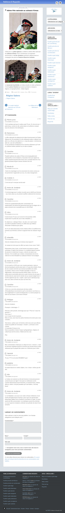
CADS (48, 510)
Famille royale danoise (54, 62)
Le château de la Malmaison (34, 106)
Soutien (23, 508)
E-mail (26, 436)
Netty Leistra (51, 116)
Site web (7, 441)
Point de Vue (51, 118)
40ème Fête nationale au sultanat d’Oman (22, 10)
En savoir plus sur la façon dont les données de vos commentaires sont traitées (22, 459)
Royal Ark (50, 121)
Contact (32, 508)
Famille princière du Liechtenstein (11, 483)
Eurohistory (51, 113)
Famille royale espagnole (9, 493)
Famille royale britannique (9, 488)
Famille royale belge (53, 55)
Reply (40, 118)
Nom (7, 436)
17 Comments (33, 92)
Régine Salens (13, 96)
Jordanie (22, 92)
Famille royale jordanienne (10, 498)
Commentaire (9, 420)
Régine (8, 92)
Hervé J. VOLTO (27, 480)
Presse (27, 508)
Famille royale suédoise (9, 503)
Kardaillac (25, 493)
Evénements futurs (15, 508)
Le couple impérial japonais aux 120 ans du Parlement (12, 107)
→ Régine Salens (10, 98)
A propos (37, 508)
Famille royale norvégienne (10, 501)
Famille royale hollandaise (9, 496)
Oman (26, 92)
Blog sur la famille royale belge (49, 476)
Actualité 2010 (16, 92)
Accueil (8, 508)
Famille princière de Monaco (10, 480)
